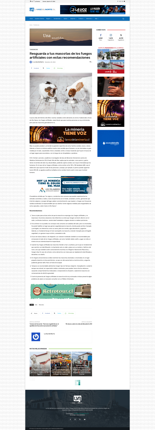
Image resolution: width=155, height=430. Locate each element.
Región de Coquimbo (60, 367)
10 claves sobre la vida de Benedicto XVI (79, 324)
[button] (123, 19)
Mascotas (41, 304)
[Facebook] (118, 1)
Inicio (31, 25)
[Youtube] (124, 1)
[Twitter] (122, 1)
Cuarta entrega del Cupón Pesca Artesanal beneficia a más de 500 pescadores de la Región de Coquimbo (61, 372)
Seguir (111, 34)
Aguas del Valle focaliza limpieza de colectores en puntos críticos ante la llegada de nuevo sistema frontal (81, 371)
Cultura (39, 367)
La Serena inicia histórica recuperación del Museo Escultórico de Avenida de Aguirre (39, 372)
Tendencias (36, 25)
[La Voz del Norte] (31, 62)
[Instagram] (120, 1)
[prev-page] (31, 379)
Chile (36, 304)
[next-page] (33, 379)
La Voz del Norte (39, 62)
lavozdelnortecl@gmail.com (81, 413)
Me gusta (101, 34)
